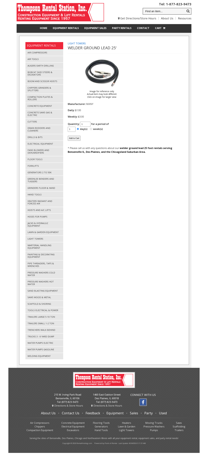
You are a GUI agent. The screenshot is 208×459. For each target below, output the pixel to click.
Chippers (40, 426)
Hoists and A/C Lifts (39, 210)
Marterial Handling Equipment (39, 246)
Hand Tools (35, 194)
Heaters (126, 423)
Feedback (93, 413)
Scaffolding (179, 426)
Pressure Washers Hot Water (41, 283)
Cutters (32, 121)
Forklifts (33, 165)
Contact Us (70, 413)
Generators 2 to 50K (39, 172)
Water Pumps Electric (40, 342)
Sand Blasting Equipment (43, 290)
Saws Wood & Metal (39, 297)
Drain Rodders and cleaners (39, 129)
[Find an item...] (188, 11)
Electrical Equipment (40, 143)
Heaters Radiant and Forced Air (40, 202)
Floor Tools (35, 159)
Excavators (73, 430)
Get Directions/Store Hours (138, 18)
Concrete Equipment (40, 105)
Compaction (39, 430)
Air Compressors (37, 52)
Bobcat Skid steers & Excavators (40, 73)
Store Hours (68, 405)
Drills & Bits (35, 137)
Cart (158, 28)
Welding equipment (39, 356)
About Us (167, 18)
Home (43, 28)
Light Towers (35, 238)
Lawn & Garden (126, 426)
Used (163, 413)
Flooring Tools (101, 423)
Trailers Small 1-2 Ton (41, 323)
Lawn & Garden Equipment (43, 232)
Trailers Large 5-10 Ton (41, 316)
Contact (143, 28)
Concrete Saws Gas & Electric (40, 114)
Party (121, 28)
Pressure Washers (153, 426)
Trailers (179, 430)
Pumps (154, 430)
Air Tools (33, 59)
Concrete (73, 423)
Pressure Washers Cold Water (41, 274)
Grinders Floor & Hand (41, 187)
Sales (95, 28)
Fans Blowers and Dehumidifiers (38, 151)
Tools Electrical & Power (43, 310)
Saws (179, 423)
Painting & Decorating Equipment (41, 255)
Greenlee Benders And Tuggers (41, 180)
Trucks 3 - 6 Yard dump (41, 336)
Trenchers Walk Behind (41, 329)
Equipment (66, 28)
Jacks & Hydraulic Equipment (38, 224)
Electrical (73, 426)
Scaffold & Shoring (39, 303)
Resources (184, 18)
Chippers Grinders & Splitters (39, 89)
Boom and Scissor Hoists (42, 81)
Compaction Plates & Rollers (40, 98)
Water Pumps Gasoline (41, 349)
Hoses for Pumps (37, 216)
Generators (101, 426)
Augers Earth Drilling (41, 65)
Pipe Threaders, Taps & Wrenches (41, 264)
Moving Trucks (153, 423)
